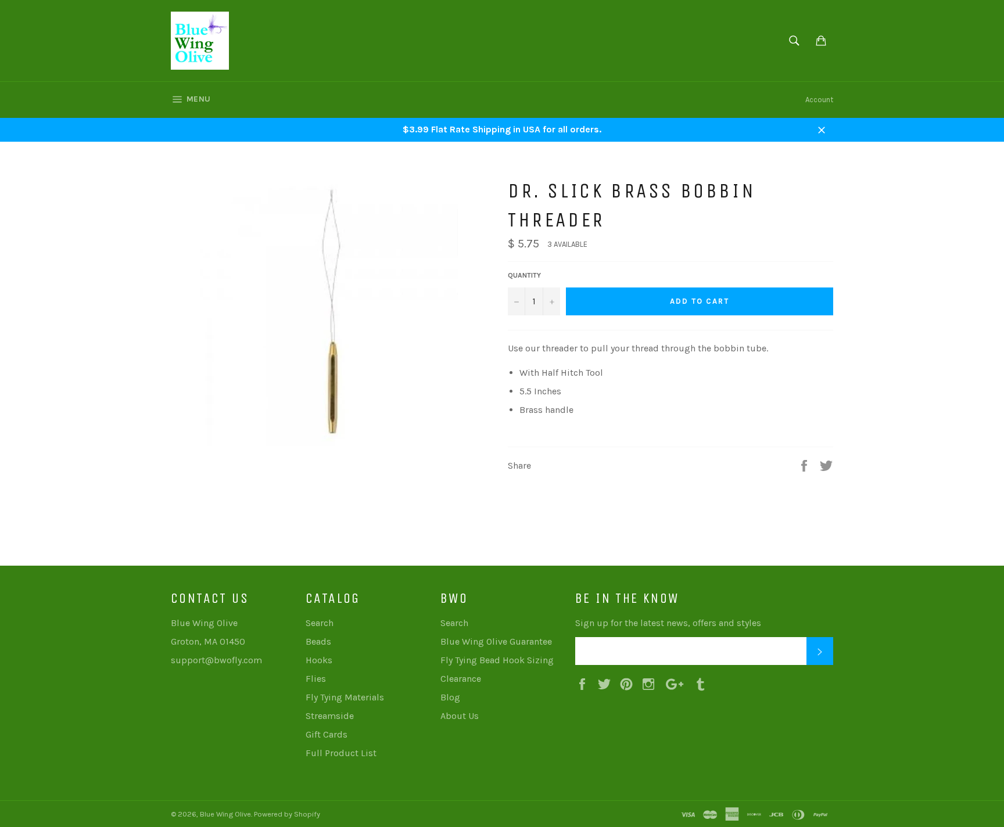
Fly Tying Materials (345, 697)
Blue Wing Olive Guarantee (496, 641)
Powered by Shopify (287, 814)
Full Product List (341, 752)
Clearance (460, 678)
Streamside (330, 715)
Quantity (524, 275)
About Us (459, 715)
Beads (318, 641)
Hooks (319, 660)
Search (320, 622)
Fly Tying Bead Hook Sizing (497, 660)
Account (819, 99)
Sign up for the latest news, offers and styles (668, 622)
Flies (316, 678)
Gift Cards (326, 734)
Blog (450, 697)
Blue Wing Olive (225, 814)
